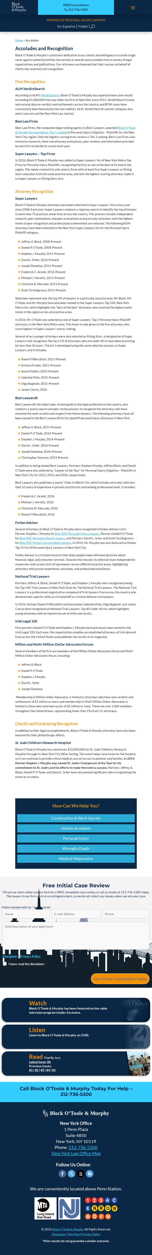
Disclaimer (10, 956)
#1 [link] (31, 1070)
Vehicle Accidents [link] (76, 828)
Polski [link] (83, 26)
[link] (19, 11)
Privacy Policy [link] (91, 1234)
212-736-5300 (83, 1147)
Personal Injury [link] (76, 838)
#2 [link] (36, 1070)
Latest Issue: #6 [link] (40, 1062)
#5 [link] (54, 1070)
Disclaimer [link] (59, 1234)
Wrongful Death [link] (75, 848)
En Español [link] (66, 26)
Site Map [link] (74, 1234)
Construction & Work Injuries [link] (76, 818)
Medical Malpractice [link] (76, 858)
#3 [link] (42, 1070)
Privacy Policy (30, 956)
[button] (133, 7)
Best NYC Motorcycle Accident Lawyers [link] (45, 543)
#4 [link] (48, 1070)
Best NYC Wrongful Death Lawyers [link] (42, 538)
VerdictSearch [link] (50, 95)
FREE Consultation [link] (76, 5)
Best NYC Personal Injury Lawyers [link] (77, 533)
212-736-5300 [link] (76, 9)
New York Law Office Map (76, 1153)
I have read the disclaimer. (28, 964)
